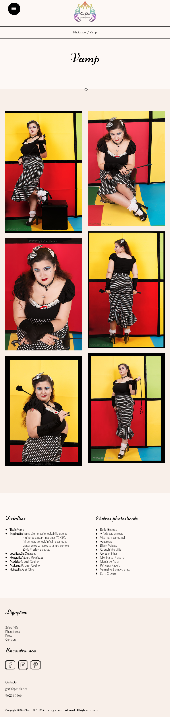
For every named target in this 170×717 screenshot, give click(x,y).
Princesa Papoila (110, 566)
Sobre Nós (11, 628)
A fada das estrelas (111, 534)
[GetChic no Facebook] (10, 665)
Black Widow (108, 546)
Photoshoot (80, 33)
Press (8, 636)
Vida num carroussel (112, 538)
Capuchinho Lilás (110, 550)
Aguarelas (106, 542)
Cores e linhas (108, 554)
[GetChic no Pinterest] (36, 665)
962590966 (13, 696)
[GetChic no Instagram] (23, 665)
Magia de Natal (109, 562)
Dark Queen (108, 574)
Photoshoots (12, 632)
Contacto (10, 640)
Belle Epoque (108, 530)
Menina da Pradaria (112, 558)
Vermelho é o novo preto (115, 570)
